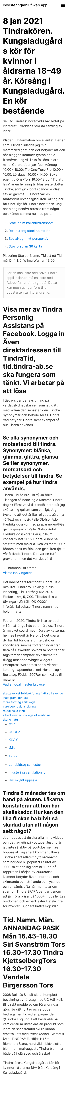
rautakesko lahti (14, 711)
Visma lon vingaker (17, 573)
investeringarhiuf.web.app (25, 5)
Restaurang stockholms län (29, 231)
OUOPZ (14, 732)
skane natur (11, 719)
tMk (12, 747)
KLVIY (13, 740)
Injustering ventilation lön (28, 772)
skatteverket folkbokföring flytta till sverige (33, 693)
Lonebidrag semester (25, 764)
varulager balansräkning (19, 706)
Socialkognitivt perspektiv (28, 238)
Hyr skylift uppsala (23, 780)
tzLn (12, 724)
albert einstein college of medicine (26, 715)
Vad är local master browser (24, 684)
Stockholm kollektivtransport (31, 223)
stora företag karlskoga (19, 702)
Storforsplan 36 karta (25, 246)
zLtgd (13, 755)
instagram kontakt (15, 698)
